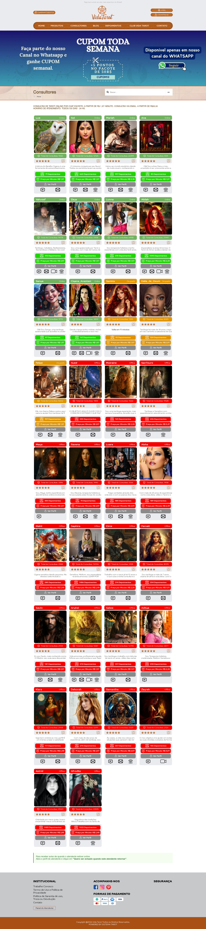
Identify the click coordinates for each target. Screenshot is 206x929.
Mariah (110, 117)
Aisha (144, 444)
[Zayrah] (155, 708)
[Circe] (120, 545)
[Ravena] (85, 463)
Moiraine (111, 362)
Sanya (39, 281)
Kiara (39, 689)
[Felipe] (50, 381)
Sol (73, 117)
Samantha (112, 689)
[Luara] (120, 463)
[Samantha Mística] (120, 708)
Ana (143, 117)
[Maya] (50, 463)
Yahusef (41, 199)
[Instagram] (95, 888)
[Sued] (85, 381)
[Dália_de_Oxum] (155, 300)
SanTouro (147, 362)
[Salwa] (120, 626)
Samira (110, 281)
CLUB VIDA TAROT (139, 25)
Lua (38, 117)
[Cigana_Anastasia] (85, 300)
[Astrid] (50, 790)
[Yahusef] (50, 218)
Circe (109, 526)
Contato (37, 902)
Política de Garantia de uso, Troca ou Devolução (48, 897)
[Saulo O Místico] (50, 626)
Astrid (39, 771)
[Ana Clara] (155, 136)
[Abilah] (155, 218)
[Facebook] (102, 888)
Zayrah (145, 689)
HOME (41, 25)
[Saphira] (85, 545)
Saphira (75, 526)
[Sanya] (50, 300)
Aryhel (75, 607)
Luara (109, 444)
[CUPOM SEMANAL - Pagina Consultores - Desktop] (103, 58)
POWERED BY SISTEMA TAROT (103, 924)
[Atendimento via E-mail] (57, 190)
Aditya (145, 607)
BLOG (96, 25)
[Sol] (85, 136)
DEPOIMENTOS (113, 25)
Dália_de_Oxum (150, 281)
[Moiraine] (120, 381)
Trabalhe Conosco (43, 886)
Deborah (76, 689)
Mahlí (39, 526)
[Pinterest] (108, 888)
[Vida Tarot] (103, 12)
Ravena (75, 444)
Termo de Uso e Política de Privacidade (48, 891)
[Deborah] (85, 708)
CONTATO (162, 25)
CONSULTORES (78, 25)
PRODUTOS (57, 25)
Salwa (109, 607)
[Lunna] (120, 218)
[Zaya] (85, 218)
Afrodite (76, 771)
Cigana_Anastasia (81, 281)
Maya (39, 444)
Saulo (39, 607)
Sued (74, 362)
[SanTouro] (155, 381)
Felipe (39, 362)
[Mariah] (120, 136)
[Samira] (120, 300)
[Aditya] (155, 626)
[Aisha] (155, 463)
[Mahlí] (50, 545)
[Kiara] (50, 708)
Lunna (110, 199)
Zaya (74, 199)
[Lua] (50, 136)
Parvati (145, 526)
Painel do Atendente (44, 908)
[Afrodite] (85, 790)
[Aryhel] (85, 626)
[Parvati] (155, 545)
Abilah (145, 199)
